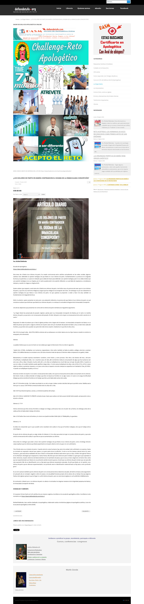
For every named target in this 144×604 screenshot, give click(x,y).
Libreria (96, 104)
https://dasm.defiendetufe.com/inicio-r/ (24, 269)
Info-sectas (97, 72)
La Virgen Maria (24, 19)
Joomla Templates (20, 600)
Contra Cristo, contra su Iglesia (102, 92)
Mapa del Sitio (19, 590)
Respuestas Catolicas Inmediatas (103, 64)
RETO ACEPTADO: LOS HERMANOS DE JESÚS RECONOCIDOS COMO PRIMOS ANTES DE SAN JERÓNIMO (110, 134)
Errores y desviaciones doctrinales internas (106, 96)
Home (17, 19)
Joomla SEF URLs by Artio (17, 515)
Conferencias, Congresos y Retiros (36, 559)
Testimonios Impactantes (101, 100)
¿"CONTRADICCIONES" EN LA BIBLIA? (117, 184)
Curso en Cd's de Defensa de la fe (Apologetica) (107, 80)
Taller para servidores (33, 552)
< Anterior (17, 511)
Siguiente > (85, 511)
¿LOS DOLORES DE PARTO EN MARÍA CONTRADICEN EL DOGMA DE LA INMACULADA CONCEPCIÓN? (51, 178)
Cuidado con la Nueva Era (101, 68)
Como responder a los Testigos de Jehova (105, 76)
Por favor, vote (17, 194)
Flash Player (28, 525)
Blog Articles (101, 189)
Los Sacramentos (99, 88)
